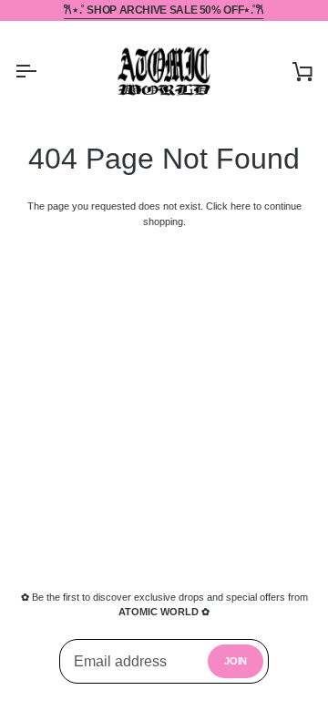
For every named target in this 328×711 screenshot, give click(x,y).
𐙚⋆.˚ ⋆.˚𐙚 (163, 10)
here (241, 206)
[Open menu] (42, 70)
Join (235, 660)
